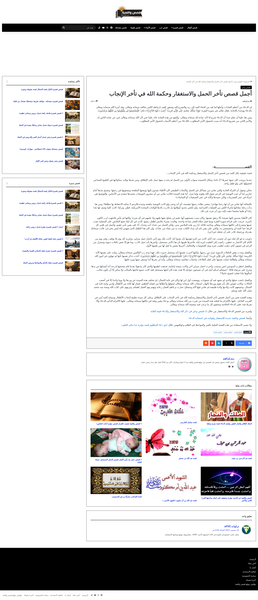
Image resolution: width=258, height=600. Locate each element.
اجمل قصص (238, 332)
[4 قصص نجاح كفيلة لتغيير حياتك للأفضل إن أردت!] (72, 243)
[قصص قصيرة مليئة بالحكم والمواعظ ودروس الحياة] (72, 266)
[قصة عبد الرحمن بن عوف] (226, 442)
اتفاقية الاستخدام (249, 572)
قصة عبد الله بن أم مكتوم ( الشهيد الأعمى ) (180, 501)
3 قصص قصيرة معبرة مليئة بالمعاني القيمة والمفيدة (42, 251)
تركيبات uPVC (231, 526)
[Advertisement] (235, 53)
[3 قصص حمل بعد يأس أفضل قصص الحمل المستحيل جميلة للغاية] (116, 442)
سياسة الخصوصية (249, 576)
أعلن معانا (252, 563)
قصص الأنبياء (150, 27)
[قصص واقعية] (129, 11)
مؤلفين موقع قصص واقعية (245, 584)
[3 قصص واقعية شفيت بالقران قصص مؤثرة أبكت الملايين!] (116, 406)
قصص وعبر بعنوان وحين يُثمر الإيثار (49, 161)
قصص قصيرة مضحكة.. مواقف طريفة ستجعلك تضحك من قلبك (38, 101)
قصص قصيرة (178, 27)
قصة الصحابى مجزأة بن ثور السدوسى (127, 497)
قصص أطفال (192, 27)
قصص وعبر (238, 81)
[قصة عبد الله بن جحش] (171, 442)
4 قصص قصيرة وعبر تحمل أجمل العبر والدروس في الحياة (40, 137)
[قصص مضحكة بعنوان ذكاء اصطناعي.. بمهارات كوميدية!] (72, 153)
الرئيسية (246, 81)
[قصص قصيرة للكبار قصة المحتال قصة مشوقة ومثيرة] (72, 93)
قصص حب (163, 27)
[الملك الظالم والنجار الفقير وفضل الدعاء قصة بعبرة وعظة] (226, 406)
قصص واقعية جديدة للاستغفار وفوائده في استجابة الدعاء (217, 318)
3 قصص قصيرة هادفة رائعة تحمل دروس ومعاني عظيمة (41, 113)
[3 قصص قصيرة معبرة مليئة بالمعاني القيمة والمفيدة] (72, 254)
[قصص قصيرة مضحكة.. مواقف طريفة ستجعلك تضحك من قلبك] (72, 105)
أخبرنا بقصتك (251, 580)
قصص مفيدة (218, 332)
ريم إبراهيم (246, 101)
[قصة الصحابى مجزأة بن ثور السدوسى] (116, 480)
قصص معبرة (228, 332)
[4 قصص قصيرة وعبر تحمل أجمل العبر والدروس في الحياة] (72, 141)
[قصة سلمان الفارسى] (171, 406)
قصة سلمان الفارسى (188, 422)
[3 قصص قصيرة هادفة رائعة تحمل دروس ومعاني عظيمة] (72, 117)
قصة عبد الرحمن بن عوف (242, 458)
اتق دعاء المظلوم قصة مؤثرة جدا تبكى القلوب (144, 324)
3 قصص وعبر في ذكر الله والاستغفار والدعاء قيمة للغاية (178, 311)
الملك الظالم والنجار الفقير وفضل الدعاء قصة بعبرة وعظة (229, 424)
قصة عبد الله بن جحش (188, 458)
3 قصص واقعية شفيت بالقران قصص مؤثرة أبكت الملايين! (119, 424)
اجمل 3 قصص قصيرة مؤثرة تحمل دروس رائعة (44, 227)
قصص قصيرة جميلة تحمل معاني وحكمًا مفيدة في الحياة (41, 125)
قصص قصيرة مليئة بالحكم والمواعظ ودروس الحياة (43, 263)
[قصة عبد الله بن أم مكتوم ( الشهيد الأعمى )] (171, 482)
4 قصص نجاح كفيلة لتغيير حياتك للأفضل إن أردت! (43, 239)
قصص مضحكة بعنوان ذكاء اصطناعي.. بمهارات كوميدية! (41, 149)
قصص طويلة (135, 27)
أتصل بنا (253, 567)
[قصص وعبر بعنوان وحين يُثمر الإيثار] (72, 165)
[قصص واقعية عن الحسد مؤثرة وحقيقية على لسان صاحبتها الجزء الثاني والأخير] (226, 481)
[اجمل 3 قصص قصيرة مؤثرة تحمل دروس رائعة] (72, 231)
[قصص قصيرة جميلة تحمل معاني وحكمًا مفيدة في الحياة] (72, 129)
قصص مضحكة (121, 27)
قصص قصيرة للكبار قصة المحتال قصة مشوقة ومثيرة (42, 89)
